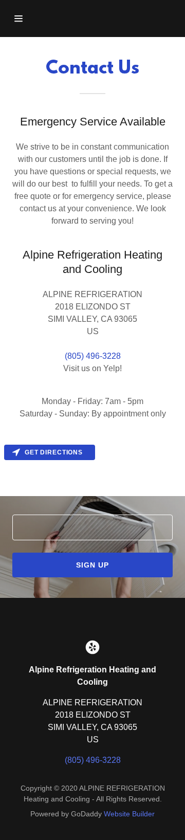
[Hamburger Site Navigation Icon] (22, 18)
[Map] (92, 468)
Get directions (54, 452)
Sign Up (92, 565)
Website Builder (129, 814)
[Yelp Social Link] (92, 647)
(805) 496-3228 (93, 356)
